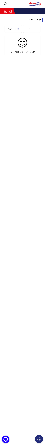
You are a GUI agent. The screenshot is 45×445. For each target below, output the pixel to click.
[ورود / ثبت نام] (5, 11)
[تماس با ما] (39, 439)
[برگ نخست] (34, 4)
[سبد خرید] (10, 11)
